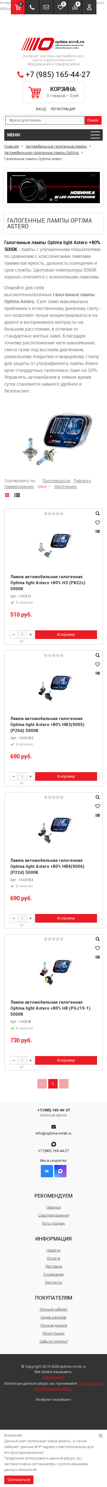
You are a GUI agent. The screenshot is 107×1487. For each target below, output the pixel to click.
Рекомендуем (53, 1196)
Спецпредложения (53, 1215)
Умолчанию (65, 486)
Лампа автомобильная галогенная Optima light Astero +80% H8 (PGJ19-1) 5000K (50, 1008)
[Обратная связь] (46, 7)
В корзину (66, 634)
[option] (53, 187)
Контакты (53, 1282)
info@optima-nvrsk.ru (53, 1133)
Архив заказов (53, 1317)
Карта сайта (53, 1377)
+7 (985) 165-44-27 (58, 74)
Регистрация (63, 109)
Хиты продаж (53, 1223)
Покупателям (53, 1298)
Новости (53, 1250)
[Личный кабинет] (89, 7)
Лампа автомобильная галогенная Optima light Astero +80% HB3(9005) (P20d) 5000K (47, 724)
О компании (53, 1274)
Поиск (93, 120)
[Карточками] (7, 495)
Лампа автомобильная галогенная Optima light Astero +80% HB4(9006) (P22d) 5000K (47, 866)
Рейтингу (82, 480)
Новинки (53, 1207)
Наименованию (19, 486)
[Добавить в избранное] (97, 522)
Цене (42, 486)
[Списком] (17, 495)
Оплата (53, 1258)
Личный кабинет (54, 1309)
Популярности (56, 480)
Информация (53, 1239)
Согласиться (19, 1480)
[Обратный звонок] (32, 7)
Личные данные (53, 1325)
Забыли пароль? (53, 1341)
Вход (41, 109)
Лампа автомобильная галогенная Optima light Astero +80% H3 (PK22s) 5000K (47, 582)
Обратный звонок (53, 1115)
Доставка (53, 1266)
